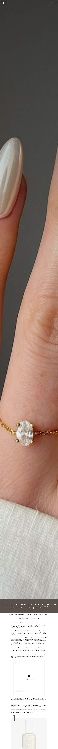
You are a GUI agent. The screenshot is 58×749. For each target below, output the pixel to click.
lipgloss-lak (29, 640)
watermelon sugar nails (20, 640)
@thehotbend (14, 705)
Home (9, 614)
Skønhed (12, 614)
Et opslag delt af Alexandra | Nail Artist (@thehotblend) (29, 693)
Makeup (16, 614)
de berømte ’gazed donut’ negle (19, 637)
